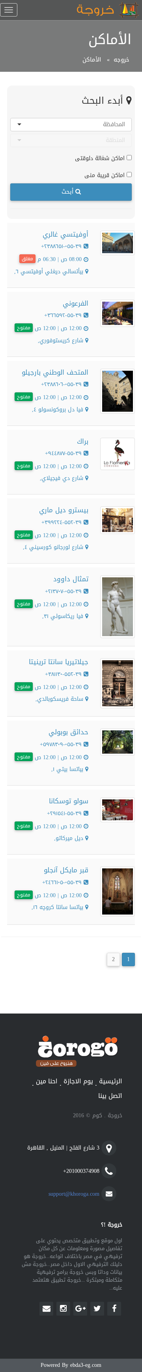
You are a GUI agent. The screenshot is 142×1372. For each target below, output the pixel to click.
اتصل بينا (110, 1096)
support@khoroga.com (74, 1194)
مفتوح (23, 327)
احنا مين (47, 1081)
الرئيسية (110, 1081)
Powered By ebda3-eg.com (71, 1365)
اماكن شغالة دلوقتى (101, 157)
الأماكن (91, 59)
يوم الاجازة (78, 1081)
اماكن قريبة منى (105, 174)
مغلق (27, 258)
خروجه (121, 59)
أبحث (68, 191)
